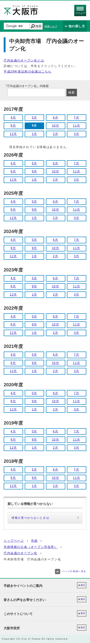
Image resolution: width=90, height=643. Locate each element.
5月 (34, 117)
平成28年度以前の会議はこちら (27, 71)
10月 (55, 125)
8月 (13, 125)
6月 (55, 117)
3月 (76, 134)
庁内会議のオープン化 (20, 553)
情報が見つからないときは (30, 517)
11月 (76, 125)
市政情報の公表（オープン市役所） (31, 547)
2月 (55, 134)
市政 (34, 540)
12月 (13, 134)
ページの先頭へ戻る (74, 571)
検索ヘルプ (51, 26)
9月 (34, 171)
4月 (13, 117)
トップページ (14, 540)
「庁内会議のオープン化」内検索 (26, 86)
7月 (76, 117)
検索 (39, 26)
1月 (34, 134)
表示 (83, 585)
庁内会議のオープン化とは (24, 60)
